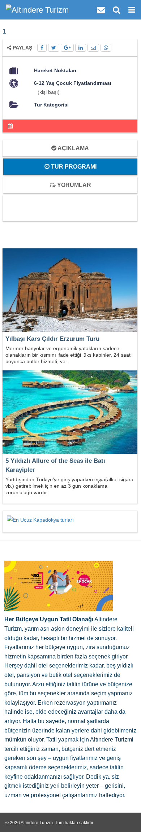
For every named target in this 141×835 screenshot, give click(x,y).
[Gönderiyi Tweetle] (53, 48)
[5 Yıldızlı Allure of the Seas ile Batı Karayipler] (70, 413)
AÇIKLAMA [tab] (72, 148)
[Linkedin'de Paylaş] (80, 48)
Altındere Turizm (37, 822)
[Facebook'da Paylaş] (42, 48)
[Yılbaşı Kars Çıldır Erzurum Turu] (70, 290)
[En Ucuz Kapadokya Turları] (40, 519)
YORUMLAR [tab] (73, 185)
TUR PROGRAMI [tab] (73, 167)
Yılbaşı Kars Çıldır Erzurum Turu (52, 338)
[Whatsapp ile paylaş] (106, 48)
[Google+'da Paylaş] (67, 48)
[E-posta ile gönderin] (93, 48)
